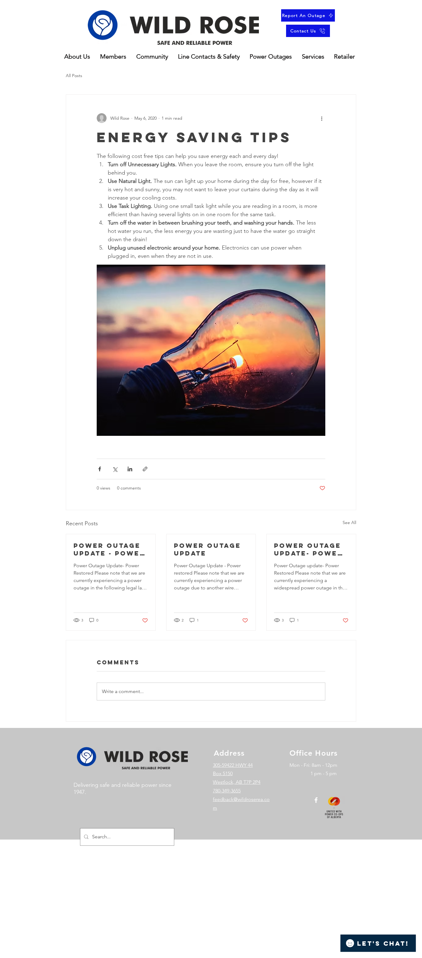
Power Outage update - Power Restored (109, 549)
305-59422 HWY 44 (233, 765)
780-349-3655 (227, 791)
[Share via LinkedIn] (130, 469)
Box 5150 (223, 773)
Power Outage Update (207, 549)
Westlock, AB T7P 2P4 (236, 782)
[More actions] (321, 118)
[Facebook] (316, 800)
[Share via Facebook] (100, 469)
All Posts (74, 75)
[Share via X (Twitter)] (115, 469)
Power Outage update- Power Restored (308, 549)
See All (349, 522)
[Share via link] (145, 469)
